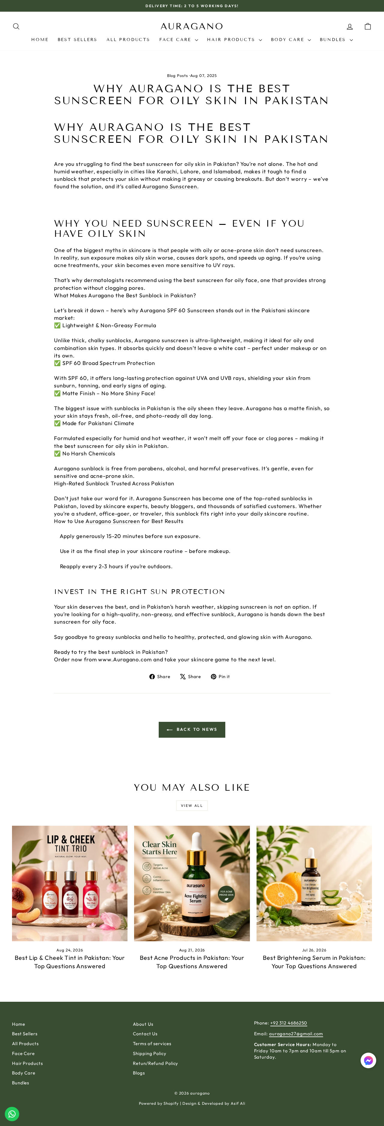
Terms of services (152, 1043)
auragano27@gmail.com (296, 1033)
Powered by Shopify (159, 1103)
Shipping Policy (149, 1053)
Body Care (288, 39)
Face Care (176, 39)
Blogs (139, 1073)
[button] (368, 1061)
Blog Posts (177, 75)
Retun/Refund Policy (155, 1063)
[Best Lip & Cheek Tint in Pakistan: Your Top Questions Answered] (70, 883)
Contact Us (145, 1033)
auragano (192, 26)
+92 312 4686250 (289, 1023)
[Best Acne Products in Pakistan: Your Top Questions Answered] (192, 883)
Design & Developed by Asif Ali (213, 1103)
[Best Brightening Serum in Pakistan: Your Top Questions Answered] (314, 883)
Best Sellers (78, 39)
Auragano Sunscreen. (170, 186)
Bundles (334, 39)
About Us (143, 1024)
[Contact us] (12, 1114)
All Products (128, 39)
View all (192, 805)
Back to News (196, 729)
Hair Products (232, 39)
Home (39, 39)
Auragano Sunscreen (113, 521)
